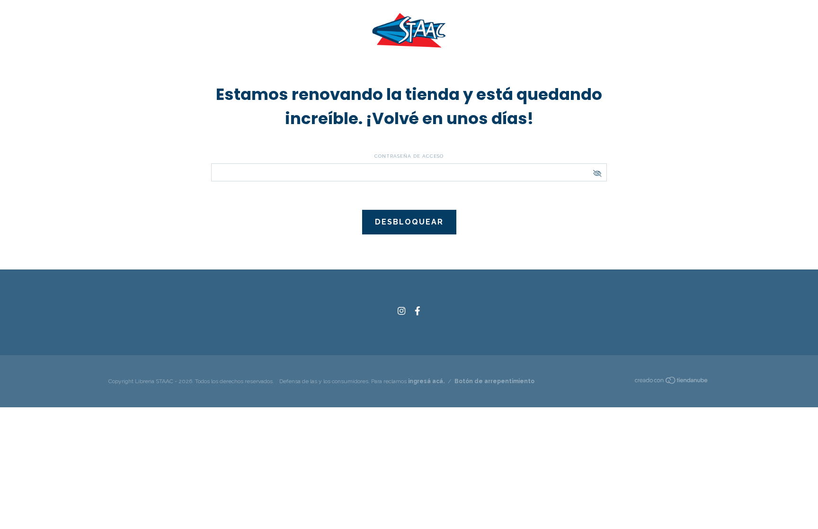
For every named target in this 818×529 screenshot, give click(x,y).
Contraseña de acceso (409, 156)
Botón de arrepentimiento (494, 381)
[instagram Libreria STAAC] (401, 311)
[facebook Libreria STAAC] (417, 311)
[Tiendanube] (672, 382)
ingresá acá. (426, 381)
